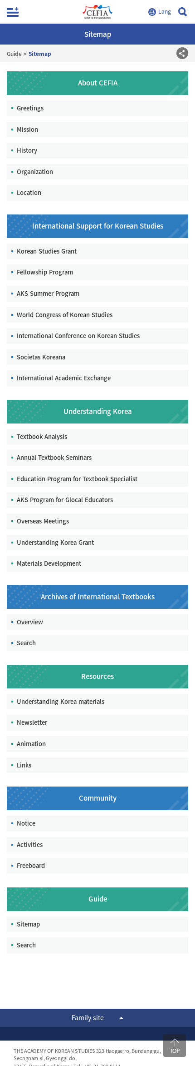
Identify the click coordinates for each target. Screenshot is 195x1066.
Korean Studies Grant (47, 251)
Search (26, 642)
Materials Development (49, 563)
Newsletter (32, 722)
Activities (30, 844)
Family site (88, 1017)
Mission (27, 129)
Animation (31, 743)
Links (24, 765)
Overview (30, 622)
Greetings (30, 108)
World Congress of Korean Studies (64, 314)
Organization (35, 171)
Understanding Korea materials (60, 701)
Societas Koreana (41, 357)
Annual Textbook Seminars (54, 457)
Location (29, 192)
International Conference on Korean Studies (78, 335)
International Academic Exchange (64, 378)
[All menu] (13, 12)
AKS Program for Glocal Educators (65, 499)
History (27, 150)
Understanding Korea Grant (55, 542)
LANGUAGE (160, 12)
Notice (26, 823)
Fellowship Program (45, 272)
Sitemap (28, 924)
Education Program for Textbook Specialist (77, 478)
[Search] (182, 12)
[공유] (182, 53)
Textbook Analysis (42, 436)
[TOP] (174, 1045)
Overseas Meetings (43, 521)
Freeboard (31, 865)
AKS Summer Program (48, 293)
